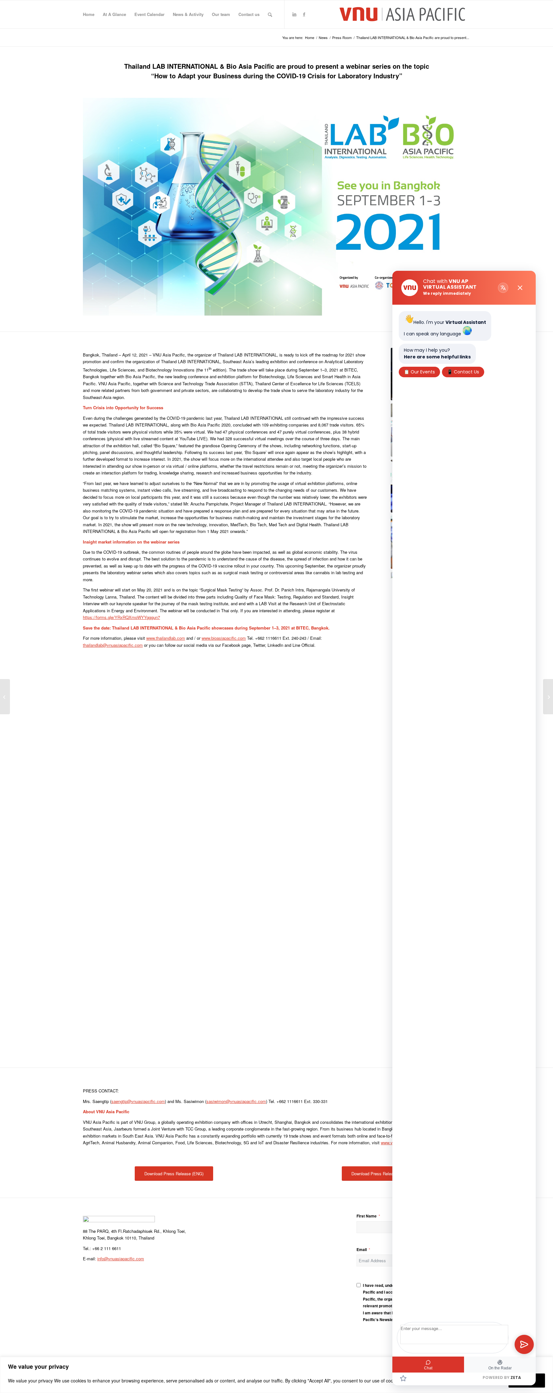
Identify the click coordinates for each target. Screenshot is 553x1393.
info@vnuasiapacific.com (120, 1259)
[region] (276, 1375)
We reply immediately (447, 293)
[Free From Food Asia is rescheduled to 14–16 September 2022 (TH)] (5, 696)
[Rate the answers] (403, 1378)
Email (362, 1249)
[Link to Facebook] (304, 14)
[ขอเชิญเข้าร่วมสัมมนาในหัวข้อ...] (548, 696)
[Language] (503, 288)
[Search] (270, 14)
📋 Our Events (419, 372)
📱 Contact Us (463, 372)
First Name (367, 1216)
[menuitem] (89, 14)
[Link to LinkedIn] (294, 14)
